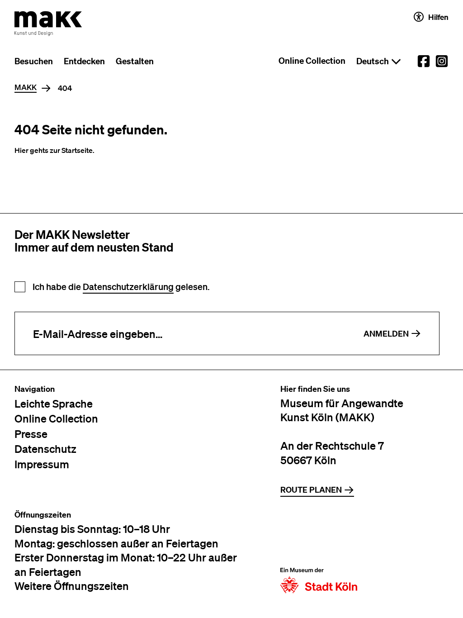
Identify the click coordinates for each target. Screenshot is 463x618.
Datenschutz (45, 448)
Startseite (77, 150)
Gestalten (135, 61)
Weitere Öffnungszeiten (71, 585)
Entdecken (84, 61)
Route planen (311, 490)
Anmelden (386, 333)
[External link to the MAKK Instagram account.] (442, 61)
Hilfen (438, 17)
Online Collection (312, 60)
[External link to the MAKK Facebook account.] (423, 61)
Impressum (41, 464)
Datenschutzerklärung (128, 286)
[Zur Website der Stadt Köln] (318, 551)
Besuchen (33, 61)
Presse (30, 433)
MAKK (25, 87)
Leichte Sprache (53, 403)
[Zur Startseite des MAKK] (48, 23)
